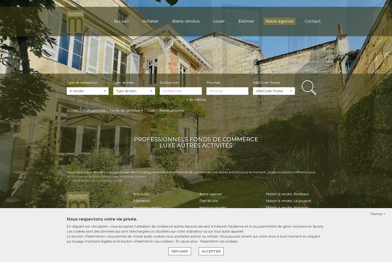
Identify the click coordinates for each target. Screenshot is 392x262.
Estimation (141, 201)
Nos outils (141, 194)
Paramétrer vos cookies (219, 241)
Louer (219, 21)
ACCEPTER (211, 251)
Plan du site (208, 201)
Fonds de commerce (126, 110)
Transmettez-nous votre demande (96, 180)
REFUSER (180, 251)
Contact (313, 21)
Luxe (151, 110)
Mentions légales (212, 208)
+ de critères (196, 100)
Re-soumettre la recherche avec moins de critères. (109, 176)
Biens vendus (186, 21)
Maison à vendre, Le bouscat (288, 201)
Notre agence (279, 21)
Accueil (121, 21)
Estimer (246, 21)
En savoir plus (187, 241)
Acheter (150, 21)
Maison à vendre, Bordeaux (287, 194)
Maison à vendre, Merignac (287, 208)
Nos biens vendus (147, 208)
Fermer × (378, 214)
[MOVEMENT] (75, 21)
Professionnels (93, 110)
